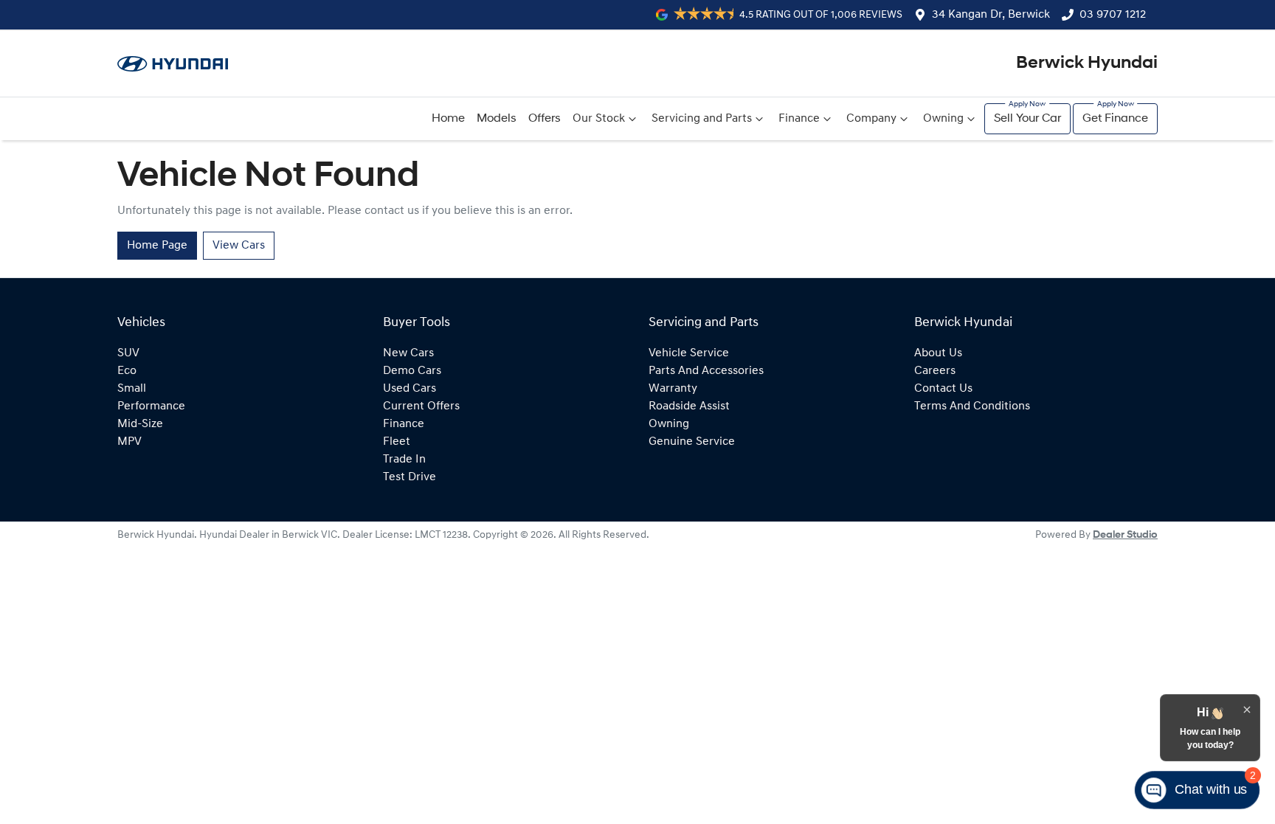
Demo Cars (412, 371)
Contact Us (943, 389)
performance (151, 406)
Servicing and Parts (702, 119)
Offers (544, 119)
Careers (935, 371)
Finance (799, 119)
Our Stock (599, 119)
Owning (943, 119)
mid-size (140, 424)
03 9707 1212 (1112, 15)
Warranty (673, 389)
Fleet (396, 442)
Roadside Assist (689, 406)
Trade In (404, 459)
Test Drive (409, 477)
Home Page (157, 246)
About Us (938, 353)
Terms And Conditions (972, 406)
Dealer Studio (1125, 535)
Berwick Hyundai (1087, 63)
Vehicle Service (689, 353)
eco (127, 371)
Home (448, 119)
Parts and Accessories (706, 371)
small (131, 389)
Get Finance (1115, 119)
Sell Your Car (1027, 119)
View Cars (238, 246)
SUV (128, 353)
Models (496, 119)
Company (871, 119)
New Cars (408, 353)
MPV (129, 442)
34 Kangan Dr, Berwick (991, 15)
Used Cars (409, 389)
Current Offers (421, 406)
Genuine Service (692, 442)
